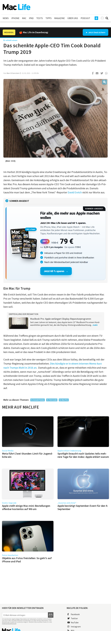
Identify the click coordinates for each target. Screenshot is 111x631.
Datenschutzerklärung (9, 623)
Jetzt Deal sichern (96, 32)
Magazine (59, 18)
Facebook (75, 614)
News (6, 18)
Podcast (85, 18)
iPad (31, 18)
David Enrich (75, 192)
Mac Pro (65, 400)
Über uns (72, 18)
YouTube (75, 622)
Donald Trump (38, 400)
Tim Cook (52, 400)
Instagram (76, 626)
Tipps (48, 18)
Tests (39, 18)
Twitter (74, 618)
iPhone (15, 18)
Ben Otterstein (13, 73)
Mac (24, 18)
